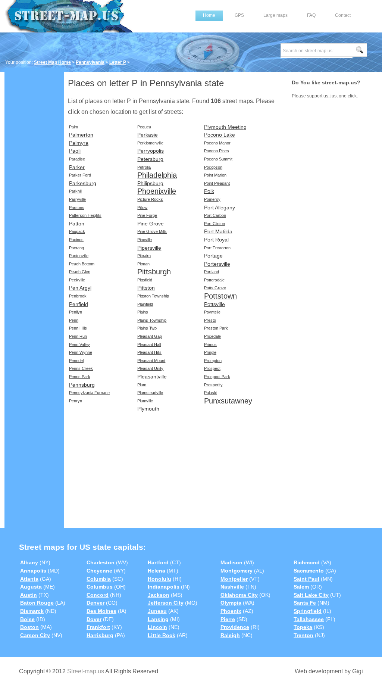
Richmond (307, 562)
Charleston (101, 562)
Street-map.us (85, 671)
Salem (301, 587)
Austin (28, 595)
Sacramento (309, 571)
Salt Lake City (311, 595)
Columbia (99, 579)
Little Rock (161, 635)
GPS (239, 15)
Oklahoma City (239, 595)
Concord (98, 595)
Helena (156, 571)
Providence (234, 627)
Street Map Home (52, 62)
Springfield (308, 611)
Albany (29, 562)
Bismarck (32, 611)
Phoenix (230, 611)
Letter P (117, 62)
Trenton (303, 635)
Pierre (227, 619)
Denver (95, 603)
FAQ (311, 15)
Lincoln (157, 627)
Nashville (232, 587)
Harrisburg (100, 635)
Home (209, 15)
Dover (94, 619)
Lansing (158, 619)
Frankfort (98, 627)
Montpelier (234, 579)
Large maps (275, 15)
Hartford (158, 562)
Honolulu (159, 579)
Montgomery (236, 571)
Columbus (100, 587)
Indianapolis (163, 587)
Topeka (303, 627)
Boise (27, 619)
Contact (343, 15)
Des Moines (101, 611)
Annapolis (33, 571)
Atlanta (29, 579)
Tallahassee (309, 619)
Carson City (35, 635)
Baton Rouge (37, 603)
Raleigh (230, 635)
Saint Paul (306, 579)
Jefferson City (166, 603)
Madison (231, 562)
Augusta (31, 587)
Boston (29, 627)
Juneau (157, 611)
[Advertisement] (34, 185)
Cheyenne (99, 571)
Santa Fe (305, 603)
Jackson (158, 595)
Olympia (230, 603)
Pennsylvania (90, 62)
